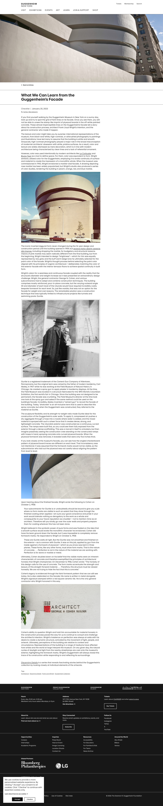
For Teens (86, 748)
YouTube (107, 729)
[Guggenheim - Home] (29, 5)
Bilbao (117, 743)
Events (48, 10)
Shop (95, 10)
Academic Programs (28, 745)
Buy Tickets (110, 706)
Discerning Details (29, 662)
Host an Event (57, 743)
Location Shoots (58, 748)
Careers (24, 740)
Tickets (118, 4)
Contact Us (56, 751)
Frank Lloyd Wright (48, 674)
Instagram (108, 721)
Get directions (68, 704)
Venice (117, 745)
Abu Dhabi (118, 740)
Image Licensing (58, 745)
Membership (129, 4)
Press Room (56, 740)
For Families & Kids (90, 745)
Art (58, 10)
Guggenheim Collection (62, 674)
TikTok (106, 724)
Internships (25, 743)
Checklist (25, 109)
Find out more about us (29, 721)
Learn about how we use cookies (15, 794)
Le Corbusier (85, 153)
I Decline (30, 799)
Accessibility (88, 740)
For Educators (88, 743)
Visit (23, 10)
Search (139, 4)
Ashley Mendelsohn (30, 112)
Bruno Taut (26, 156)
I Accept (17, 799)
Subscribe (68, 727)
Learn (66, 10)
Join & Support (81, 10)
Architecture (25, 674)
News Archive (88, 751)
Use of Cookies (57, 796)
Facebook (107, 718)
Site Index (69, 796)
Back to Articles (28, 85)
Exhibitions (35, 10)
